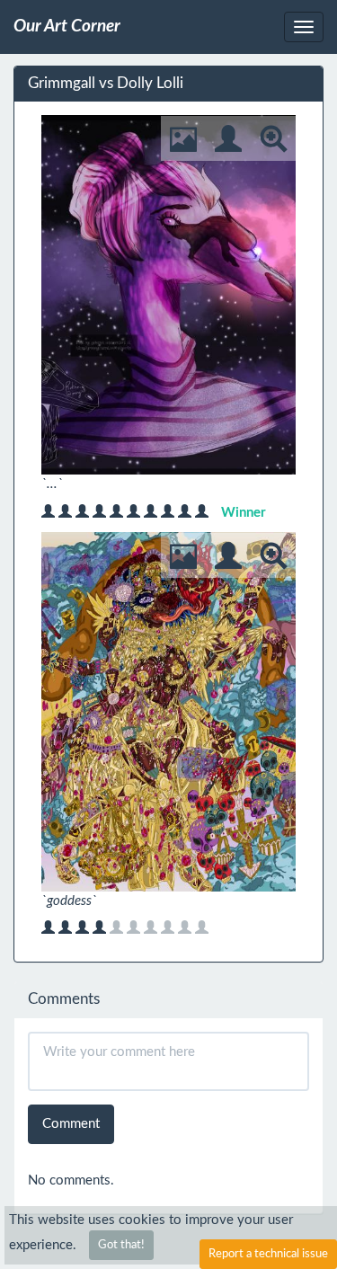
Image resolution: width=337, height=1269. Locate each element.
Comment (71, 1124)
